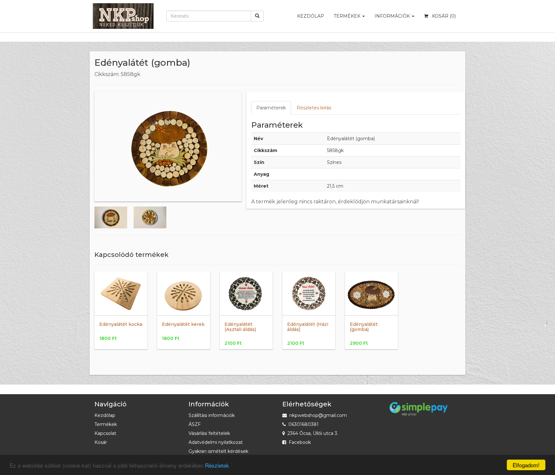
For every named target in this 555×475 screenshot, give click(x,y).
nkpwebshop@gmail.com (318, 415)
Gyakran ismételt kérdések (218, 451)
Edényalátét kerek (183, 324)
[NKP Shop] (123, 8)
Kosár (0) (442, 16)
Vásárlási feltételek (209, 433)
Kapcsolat (105, 433)
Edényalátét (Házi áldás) (307, 326)
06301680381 (303, 424)
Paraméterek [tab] (271, 108)
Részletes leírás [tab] (314, 108)
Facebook (300, 442)
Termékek (348, 16)
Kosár (100, 442)
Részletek (217, 465)
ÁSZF (195, 424)
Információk (392, 16)
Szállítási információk (212, 415)
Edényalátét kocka (120, 324)
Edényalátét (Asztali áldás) (240, 326)
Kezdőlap (310, 16)
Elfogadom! (526, 465)
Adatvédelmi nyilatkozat (216, 442)
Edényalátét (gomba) (364, 326)
